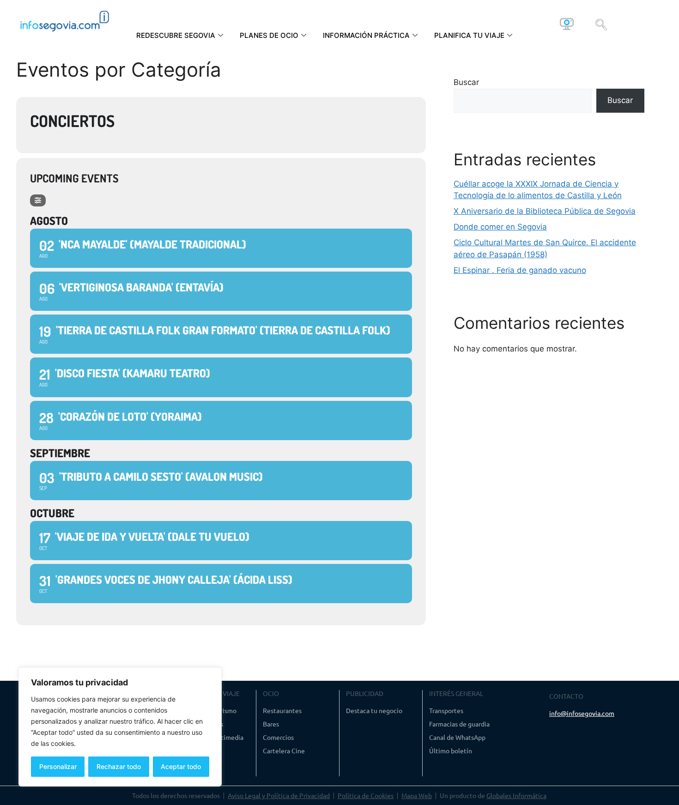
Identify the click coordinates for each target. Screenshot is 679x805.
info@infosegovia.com (581, 713)
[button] (601, 24)
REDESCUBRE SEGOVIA (175, 35)
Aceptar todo (181, 766)
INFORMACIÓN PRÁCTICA (366, 35)
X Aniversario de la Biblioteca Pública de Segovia (545, 211)
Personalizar (58, 766)
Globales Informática (516, 795)
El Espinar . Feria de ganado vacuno (520, 270)
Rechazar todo (119, 766)
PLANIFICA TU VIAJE (469, 35)
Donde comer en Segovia (500, 226)
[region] (120, 727)
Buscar (466, 82)
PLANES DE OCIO (269, 35)
